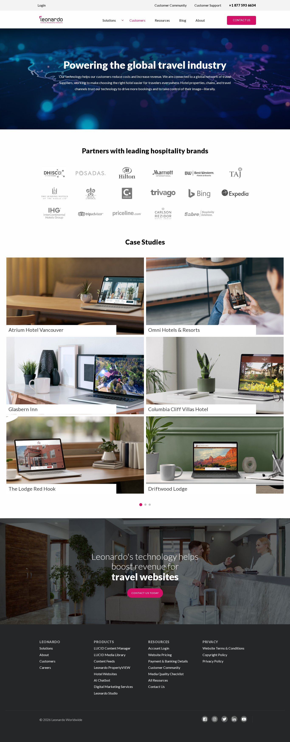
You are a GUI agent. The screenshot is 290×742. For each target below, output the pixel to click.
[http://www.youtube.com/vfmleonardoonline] (244, 719)
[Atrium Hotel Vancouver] (75, 296)
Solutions (109, 20)
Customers (137, 20)
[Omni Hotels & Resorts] (215, 296)
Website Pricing (160, 655)
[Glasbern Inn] (75, 375)
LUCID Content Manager (112, 648)
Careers (45, 667)
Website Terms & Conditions (223, 648)
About (200, 20)
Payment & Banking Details (168, 661)
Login (42, 5)
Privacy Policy (213, 661)
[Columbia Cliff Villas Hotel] (215, 375)
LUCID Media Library (109, 655)
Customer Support (207, 5)
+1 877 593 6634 (242, 5)
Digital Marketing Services (113, 687)
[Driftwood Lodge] (215, 455)
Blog (182, 20)
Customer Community (171, 5)
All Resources (158, 680)
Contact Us (241, 20)
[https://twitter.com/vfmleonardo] (224, 719)
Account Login (158, 648)
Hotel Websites (105, 674)
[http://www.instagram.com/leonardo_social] (214, 719)
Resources (162, 20)
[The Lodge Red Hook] (75, 455)
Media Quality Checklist (166, 674)
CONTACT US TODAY (145, 593)
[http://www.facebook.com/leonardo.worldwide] (205, 719)
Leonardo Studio (106, 693)
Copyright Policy (215, 655)
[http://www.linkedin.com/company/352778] (234, 719)
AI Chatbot (102, 680)
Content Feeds (104, 661)
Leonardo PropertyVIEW (112, 667)
